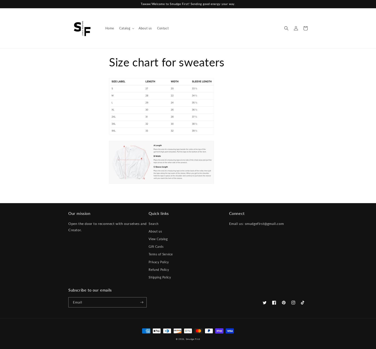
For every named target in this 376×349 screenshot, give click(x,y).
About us (155, 231)
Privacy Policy (159, 262)
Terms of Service (161, 254)
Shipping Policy (160, 277)
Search (154, 224)
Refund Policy (159, 269)
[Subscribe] (141, 302)
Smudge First (193, 339)
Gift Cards (156, 246)
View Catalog (158, 239)
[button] (126, 28)
